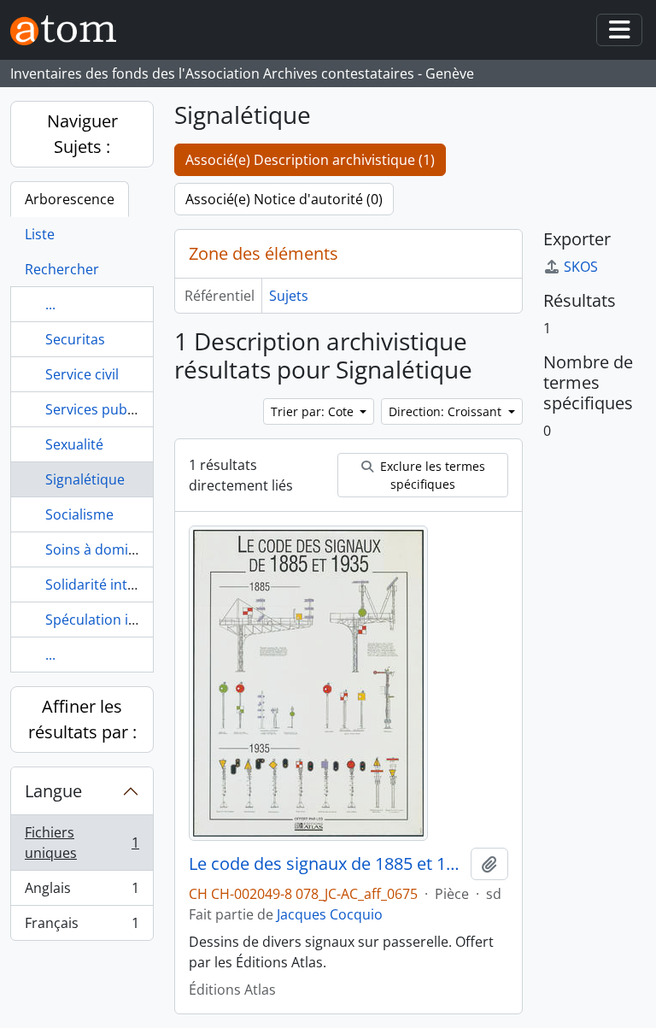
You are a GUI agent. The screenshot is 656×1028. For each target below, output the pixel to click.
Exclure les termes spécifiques (431, 475)
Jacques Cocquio (330, 914)
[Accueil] (70, 30)
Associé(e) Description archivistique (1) (310, 159)
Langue (53, 790)
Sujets (288, 295)
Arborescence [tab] (69, 199)
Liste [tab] (40, 234)
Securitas (75, 339)
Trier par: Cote (314, 411)
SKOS (581, 266)
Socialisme (79, 514)
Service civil (82, 374)
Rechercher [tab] (62, 269)
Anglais (81, 892)
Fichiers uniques (81, 842)
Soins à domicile (97, 549)
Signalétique (85, 479)
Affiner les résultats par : (82, 719)
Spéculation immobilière (123, 619)
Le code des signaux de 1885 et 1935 (326, 864)
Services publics (96, 409)
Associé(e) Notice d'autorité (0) (284, 199)
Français (81, 926)
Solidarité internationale (123, 584)
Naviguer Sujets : (82, 133)
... (50, 304)
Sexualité (74, 444)
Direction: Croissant (447, 411)
